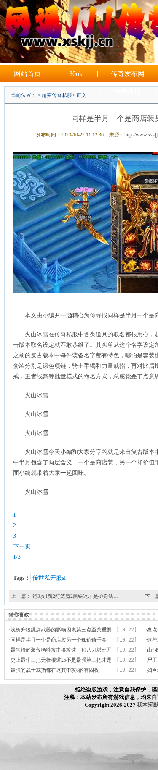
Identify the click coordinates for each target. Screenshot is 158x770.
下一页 (22, 546)
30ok (76, 73)
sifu (81, 90)
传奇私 (56, 108)
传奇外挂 (127, 90)
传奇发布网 (128, 73)
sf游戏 (103, 108)
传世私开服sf (49, 578)
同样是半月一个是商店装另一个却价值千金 (59, 640)
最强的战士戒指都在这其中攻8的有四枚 (55, 670)
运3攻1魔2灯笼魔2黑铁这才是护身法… (75, 596)
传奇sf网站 (32, 90)
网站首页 (27, 73)
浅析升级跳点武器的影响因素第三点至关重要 (61, 630)
